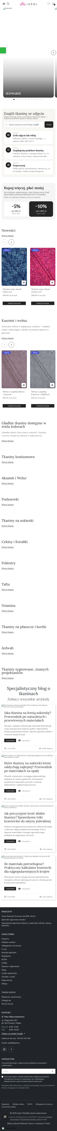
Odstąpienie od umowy (11, 945)
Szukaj (49, 124)
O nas (4, 949)
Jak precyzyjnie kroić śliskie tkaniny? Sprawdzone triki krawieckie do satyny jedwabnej (27, 817)
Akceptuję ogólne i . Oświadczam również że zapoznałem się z (26, 1079)
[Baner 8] (34, 99)
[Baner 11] (43, 99)
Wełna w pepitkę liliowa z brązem (14, 393)
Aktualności (26, 741)
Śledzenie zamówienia (11, 997)
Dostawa (5, 939)
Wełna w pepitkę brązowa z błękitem (40, 393)
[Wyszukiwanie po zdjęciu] (37, 124)
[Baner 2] (17, 99)
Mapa (4, 970)
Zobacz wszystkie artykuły (28, 699)
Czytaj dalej (10, 740)
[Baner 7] (31, 99)
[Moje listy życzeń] (49, 4)
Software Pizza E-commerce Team (35, 1123)
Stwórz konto (7, 1004)
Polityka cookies (8, 942)
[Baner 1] (14, 99)
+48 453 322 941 (23, 1038)
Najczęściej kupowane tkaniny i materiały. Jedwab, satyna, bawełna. (26, 924)
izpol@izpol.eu (14, 1043)
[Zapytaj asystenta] (5, 1117)
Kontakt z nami (8, 976)
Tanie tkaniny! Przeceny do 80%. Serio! (19, 916)
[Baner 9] (37, 99)
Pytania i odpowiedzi (10, 966)
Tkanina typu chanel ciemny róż (40, 290)
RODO (4, 959)
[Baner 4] (22, 99)
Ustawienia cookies (9, 1107)
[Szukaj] (8, 4)
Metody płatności (9, 952)
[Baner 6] (28, 99)
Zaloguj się (6, 1000)
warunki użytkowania (25, 1077)
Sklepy (4, 983)
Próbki (4, 963)
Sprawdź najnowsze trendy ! (14, 919)
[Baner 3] (19, 99)
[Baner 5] (25, 99)
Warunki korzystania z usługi (30, 1119)
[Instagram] (4, 1049)
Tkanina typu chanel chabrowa (12, 290)
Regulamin (6, 956)
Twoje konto (9, 992)
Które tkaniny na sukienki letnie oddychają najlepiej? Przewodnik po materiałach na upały (28, 767)
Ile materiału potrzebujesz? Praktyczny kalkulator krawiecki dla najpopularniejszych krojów (27, 868)
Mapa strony (7, 980)
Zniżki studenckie (9, 973)
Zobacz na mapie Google (12, 1033)
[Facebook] (11, 1049)
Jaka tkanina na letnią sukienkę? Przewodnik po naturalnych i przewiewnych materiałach (27, 717)
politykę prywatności (41, 1077)
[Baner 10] (40, 99)
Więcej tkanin (8, 236)
